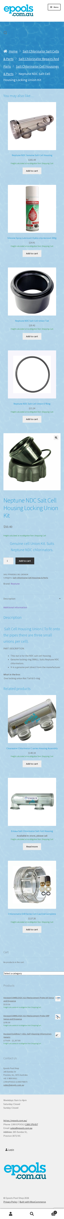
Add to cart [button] (32, 170)
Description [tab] (9, 598)
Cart (49, 1211)
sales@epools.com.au (13, 1085)
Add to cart (25, 560)
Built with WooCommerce (32, 1201)
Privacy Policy (10, 1201)
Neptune (15, 583)
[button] (56, 437)
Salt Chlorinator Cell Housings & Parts (30, 577)
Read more (32, 846)
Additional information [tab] (15, 607)
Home (13, 51)
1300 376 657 (31, 1124)
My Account (10, 1214)
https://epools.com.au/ (15, 1120)
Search (32, 1214)
